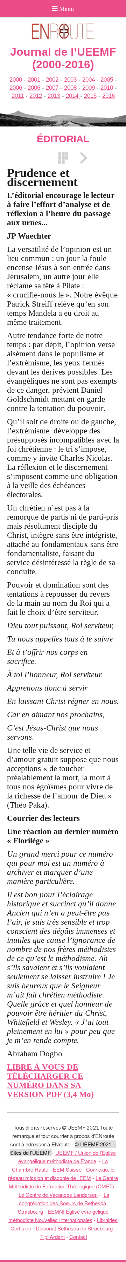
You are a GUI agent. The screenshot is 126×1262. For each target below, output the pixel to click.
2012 (35, 95)
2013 (54, 95)
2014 (73, 95)
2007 (52, 87)
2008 (70, 87)
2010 (106, 87)
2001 (34, 79)
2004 (87, 79)
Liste (63, 158)
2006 (15, 87)
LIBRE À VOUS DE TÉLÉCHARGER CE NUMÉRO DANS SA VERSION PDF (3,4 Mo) (50, 1081)
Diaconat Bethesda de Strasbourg (74, 1228)
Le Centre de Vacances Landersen (58, 1194)
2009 (88, 87)
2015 (90, 95)
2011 (18, 95)
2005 (106, 79)
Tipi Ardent (52, 1236)
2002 (52, 79)
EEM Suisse (67, 1169)
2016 (108, 95)
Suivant (81, 158)
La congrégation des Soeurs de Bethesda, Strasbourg (63, 1203)
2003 (70, 79)
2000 (15, 79)
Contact (78, 1236)
